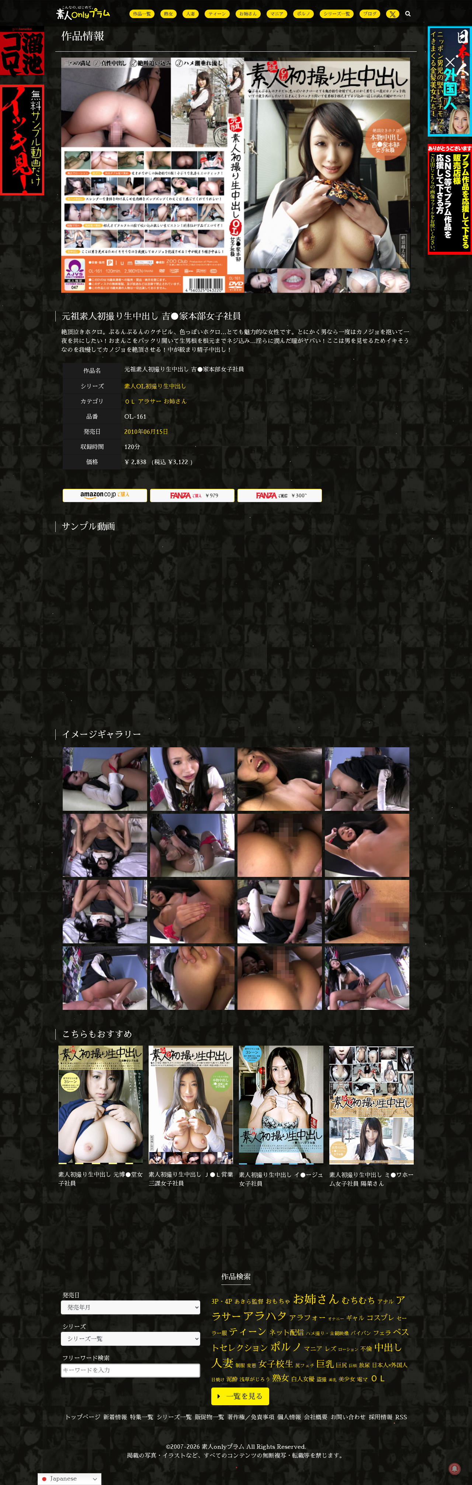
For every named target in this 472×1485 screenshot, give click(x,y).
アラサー (150, 401)
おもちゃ (278, 1301)
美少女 (347, 1379)
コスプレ (381, 1318)
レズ (330, 1349)
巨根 (353, 1365)
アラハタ (265, 1316)
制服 (240, 1365)
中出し (388, 1347)
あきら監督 (249, 1301)
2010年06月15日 (146, 432)
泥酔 (231, 1379)
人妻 (190, 14)
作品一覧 (142, 14)
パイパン (361, 1333)
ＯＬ (130, 401)
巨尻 (341, 1365)
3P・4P (221, 1301)
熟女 (168, 14)
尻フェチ (305, 1365)
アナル (385, 1302)
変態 (251, 1365)
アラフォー (307, 1318)
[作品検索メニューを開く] (408, 13)
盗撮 (321, 1379)
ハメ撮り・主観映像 (327, 1333)
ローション (348, 1349)
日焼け (218, 1379)
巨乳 (325, 1364)
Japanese (63, 1478)
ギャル (355, 1318)
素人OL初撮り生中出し (156, 386)
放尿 (364, 1365)
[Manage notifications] (455, 1469)
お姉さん (248, 14)
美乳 (333, 1379)
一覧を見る (244, 1396)
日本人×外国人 (389, 1365)
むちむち (358, 1300)
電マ (362, 1379)
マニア (277, 14)
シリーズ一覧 (336, 14)
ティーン (217, 14)
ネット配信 (286, 1332)
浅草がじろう (254, 1379)
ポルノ (303, 14)
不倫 (366, 1349)
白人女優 (303, 1379)
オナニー (336, 1318)
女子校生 (276, 1364)
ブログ (369, 14)
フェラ (382, 1332)
